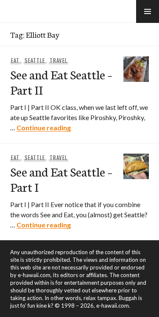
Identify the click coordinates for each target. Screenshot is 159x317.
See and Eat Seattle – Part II (61, 81)
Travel (58, 60)
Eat (15, 60)
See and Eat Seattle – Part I (61, 179)
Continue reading (44, 127)
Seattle (35, 60)
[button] (147, 11)
